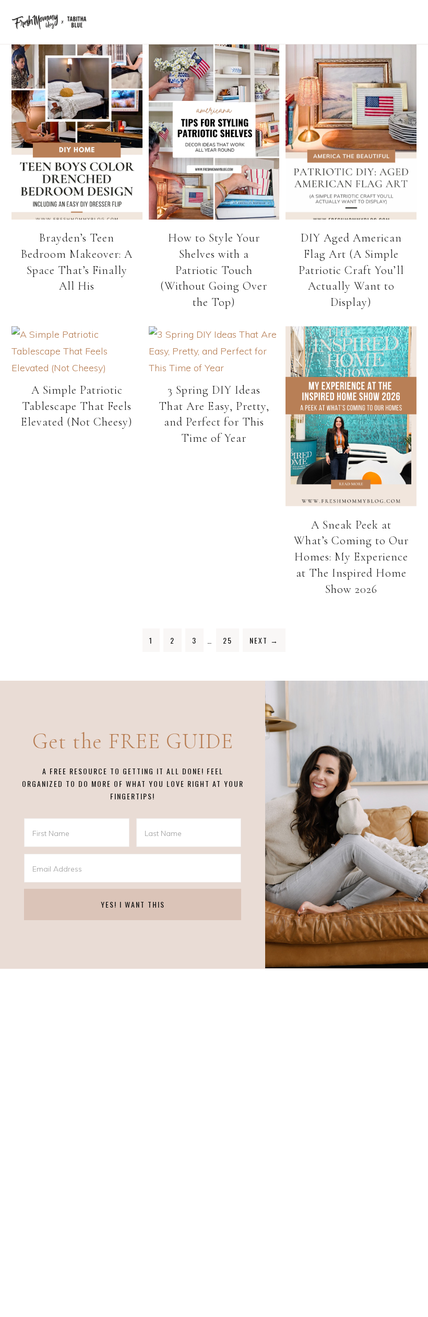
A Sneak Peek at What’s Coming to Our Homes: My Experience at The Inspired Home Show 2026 (351, 557)
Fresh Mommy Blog (49, 22)
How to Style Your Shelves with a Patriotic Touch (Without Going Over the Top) (213, 270)
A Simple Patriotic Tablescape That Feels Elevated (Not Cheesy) (77, 406)
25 (227, 640)
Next (264, 640)
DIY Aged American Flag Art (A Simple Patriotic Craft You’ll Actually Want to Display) (351, 270)
